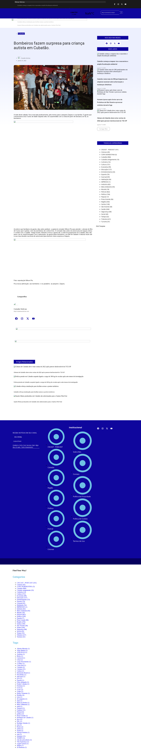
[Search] (121, 12)
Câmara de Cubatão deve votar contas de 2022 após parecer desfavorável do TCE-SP (39, 372)
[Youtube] (125, 4)
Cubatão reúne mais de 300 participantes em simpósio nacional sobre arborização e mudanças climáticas (112, 81)
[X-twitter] (121, 4)
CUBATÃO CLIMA (81, 13)
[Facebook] (16, 318)
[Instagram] (118, 4)
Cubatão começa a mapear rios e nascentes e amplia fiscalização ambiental (37, 5)
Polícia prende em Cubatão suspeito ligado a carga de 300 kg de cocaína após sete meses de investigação (46, 382)
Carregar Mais (103, 129)
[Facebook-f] (114, 4)
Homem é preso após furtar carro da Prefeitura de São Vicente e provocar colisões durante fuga (109, 102)
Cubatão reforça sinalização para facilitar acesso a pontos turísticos (34, 392)
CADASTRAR (17, 441)
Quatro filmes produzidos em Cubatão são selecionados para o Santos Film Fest (38, 402)
